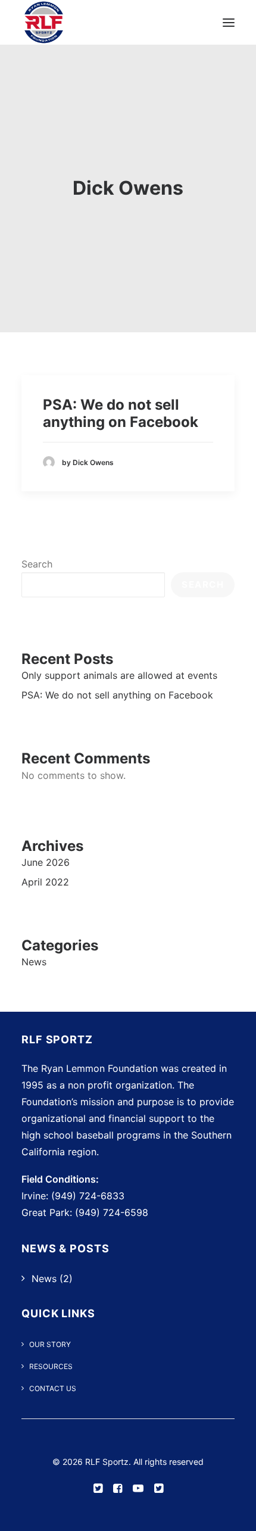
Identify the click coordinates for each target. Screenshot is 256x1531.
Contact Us (52, 1388)
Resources (51, 1366)
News (44, 1278)
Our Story (50, 1344)
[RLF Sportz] (43, 22)
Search (36, 564)
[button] (228, 22)
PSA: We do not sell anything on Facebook (120, 413)
